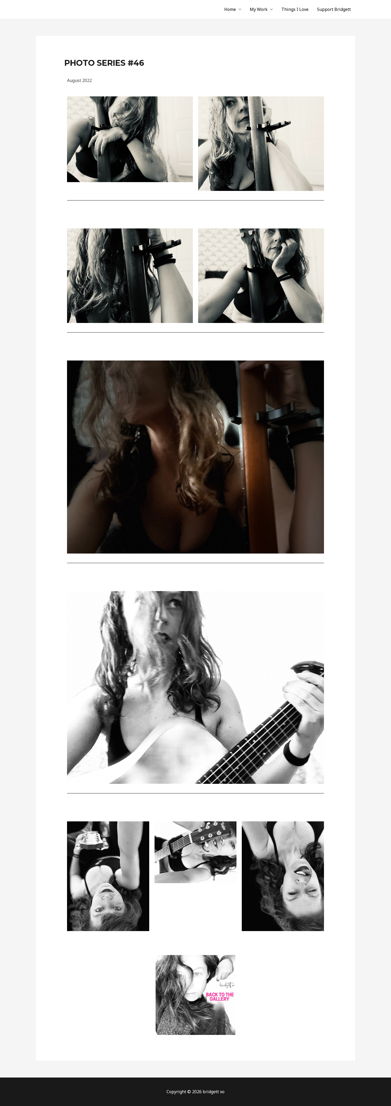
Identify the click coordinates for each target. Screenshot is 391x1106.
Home (230, 9)
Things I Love (295, 9)
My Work (259, 9)
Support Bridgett (334, 9)
